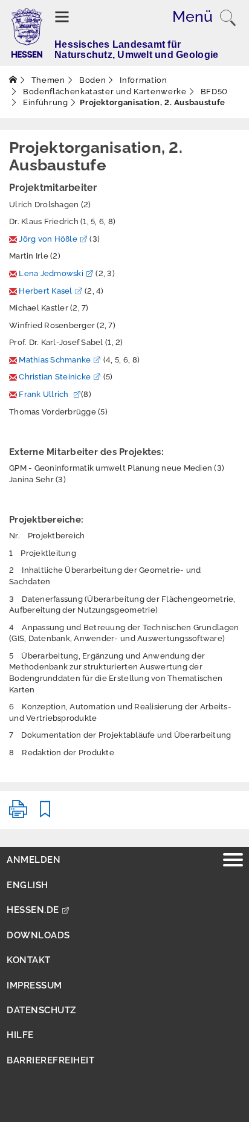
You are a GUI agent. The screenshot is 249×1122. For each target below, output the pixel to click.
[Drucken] (18, 814)
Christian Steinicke (55, 376)
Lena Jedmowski (51, 273)
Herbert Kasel (45, 290)
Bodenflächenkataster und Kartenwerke (104, 91)
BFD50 (213, 91)
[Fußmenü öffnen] (233, 861)
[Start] (13, 80)
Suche (228, 18)
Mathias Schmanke (55, 359)
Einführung (44, 102)
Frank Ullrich (45, 394)
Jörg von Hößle (48, 238)
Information (142, 80)
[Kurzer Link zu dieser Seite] (45, 814)
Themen (47, 80)
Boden (91, 80)
